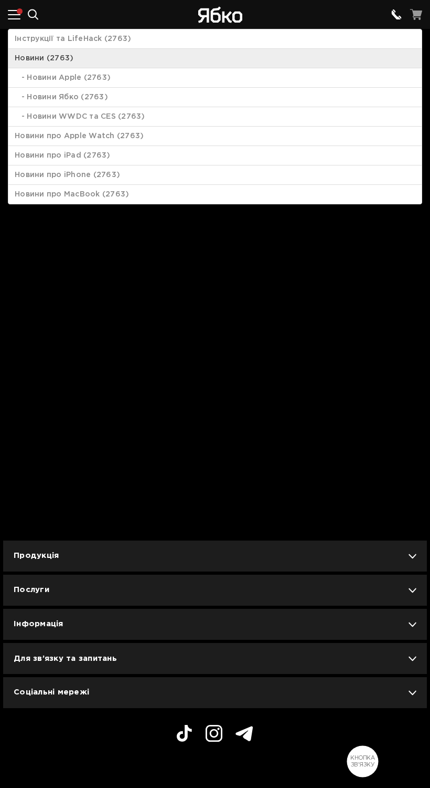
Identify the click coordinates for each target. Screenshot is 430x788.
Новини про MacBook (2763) (72, 194)
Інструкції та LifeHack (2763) (73, 39)
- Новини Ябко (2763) (61, 97)
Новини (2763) (44, 58)
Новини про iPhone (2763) (67, 175)
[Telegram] (244, 735)
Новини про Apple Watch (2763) (79, 136)
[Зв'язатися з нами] (396, 14)
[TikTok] (184, 735)
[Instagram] (214, 735)
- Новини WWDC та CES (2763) (80, 116)
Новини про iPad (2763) (63, 155)
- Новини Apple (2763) (63, 78)
